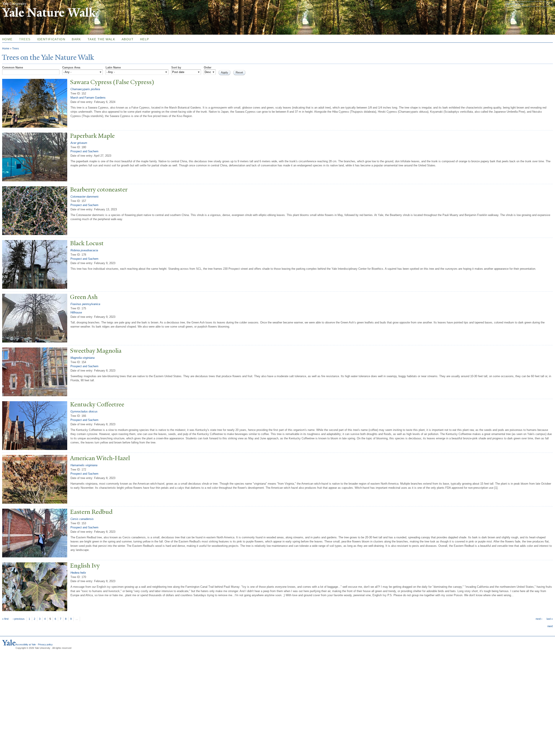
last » (550, 618)
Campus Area (71, 67)
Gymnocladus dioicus (84, 411)
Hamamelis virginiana (83, 465)
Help (144, 39)
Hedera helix (78, 572)
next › (539, 618)
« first (5, 618)
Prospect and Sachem (84, 151)
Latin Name (113, 67)
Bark (76, 39)
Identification (51, 39)
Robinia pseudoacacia (84, 250)
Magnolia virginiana (82, 357)
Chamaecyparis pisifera (85, 89)
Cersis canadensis (82, 519)
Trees (25, 39)
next (550, 626)
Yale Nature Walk (49, 13)
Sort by (176, 67)
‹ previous (18, 618)
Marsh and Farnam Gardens (88, 97)
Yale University (14, 3)
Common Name (12, 67)
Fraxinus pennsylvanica (85, 304)
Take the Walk (101, 39)
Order (207, 67)
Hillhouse (76, 312)
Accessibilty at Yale (26, 644)
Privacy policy (45, 644)
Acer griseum (78, 142)
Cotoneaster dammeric (84, 196)
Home (5, 48)
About (128, 39)
